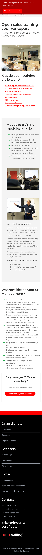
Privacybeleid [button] (8, 5)
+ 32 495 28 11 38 (9, 505)
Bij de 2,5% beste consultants (13, 486)
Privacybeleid (7, 466)
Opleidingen (6, 429)
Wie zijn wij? (7, 455)
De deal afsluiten (11, 97)
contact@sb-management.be (13, 509)
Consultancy (6, 435)
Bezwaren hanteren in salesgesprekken (18, 88)
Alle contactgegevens (10, 513)
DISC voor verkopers (12, 100)
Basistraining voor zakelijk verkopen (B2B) (19, 86)
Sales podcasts (7, 480)
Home (3, 15)
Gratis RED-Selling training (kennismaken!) (20, 106)
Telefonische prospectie (13, 91)
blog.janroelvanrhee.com (21, 551)
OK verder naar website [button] (12, 11)
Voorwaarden (7, 460)
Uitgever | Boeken (9, 441)
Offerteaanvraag (8, 516)
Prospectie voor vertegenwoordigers (18, 94)
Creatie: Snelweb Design (31, 548)
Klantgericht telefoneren (13, 103)
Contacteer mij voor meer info (20, 394)
